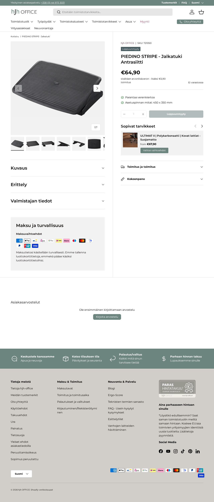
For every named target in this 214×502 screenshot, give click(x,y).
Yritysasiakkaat (20, 28)
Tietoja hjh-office (22, 388)
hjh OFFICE (127, 43)
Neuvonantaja (43, 28)
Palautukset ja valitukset (73, 401)
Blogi (111, 388)
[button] (201, 12)
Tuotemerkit (169, 2)
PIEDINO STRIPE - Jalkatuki (36, 36)
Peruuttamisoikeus (23, 452)
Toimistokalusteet (72, 21)
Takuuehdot (19, 415)
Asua (128, 21)
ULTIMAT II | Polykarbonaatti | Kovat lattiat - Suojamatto (170, 137)
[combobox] (113, 12)
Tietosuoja (17, 435)
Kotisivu (15, 36)
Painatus (16, 428)
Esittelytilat (115, 419)
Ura (13, 421)
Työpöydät (44, 21)
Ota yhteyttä (19, 401)
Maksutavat (65, 388)
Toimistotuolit (20, 21)
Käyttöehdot (19, 408)
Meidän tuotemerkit (24, 395)
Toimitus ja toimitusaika (73, 395)
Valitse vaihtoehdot (154, 150)
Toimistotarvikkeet (104, 21)
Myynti (144, 21)
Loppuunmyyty (176, 113)
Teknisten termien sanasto (126, 401)
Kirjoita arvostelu (107, 316)
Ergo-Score (115, 395)
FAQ (184, 2)
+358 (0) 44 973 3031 (53, 2)
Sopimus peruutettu (24, 459)
